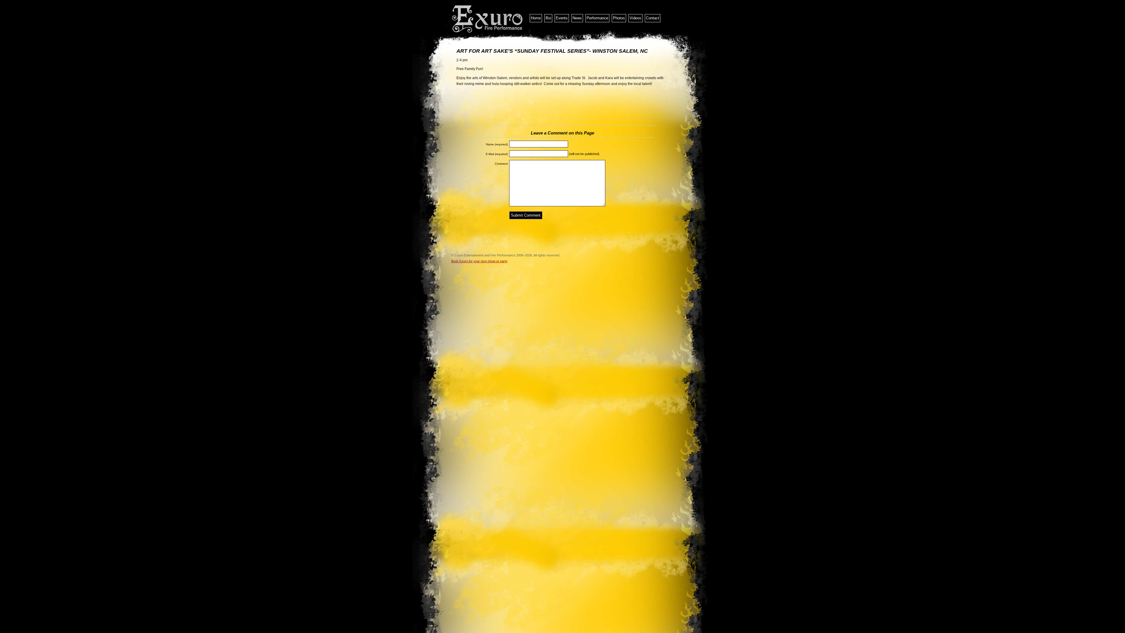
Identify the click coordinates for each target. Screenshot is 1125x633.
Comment (501, 163)
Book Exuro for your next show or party (479, 261)
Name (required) (497, 144)
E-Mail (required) (497, 154)
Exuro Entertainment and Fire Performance (487, 19)
